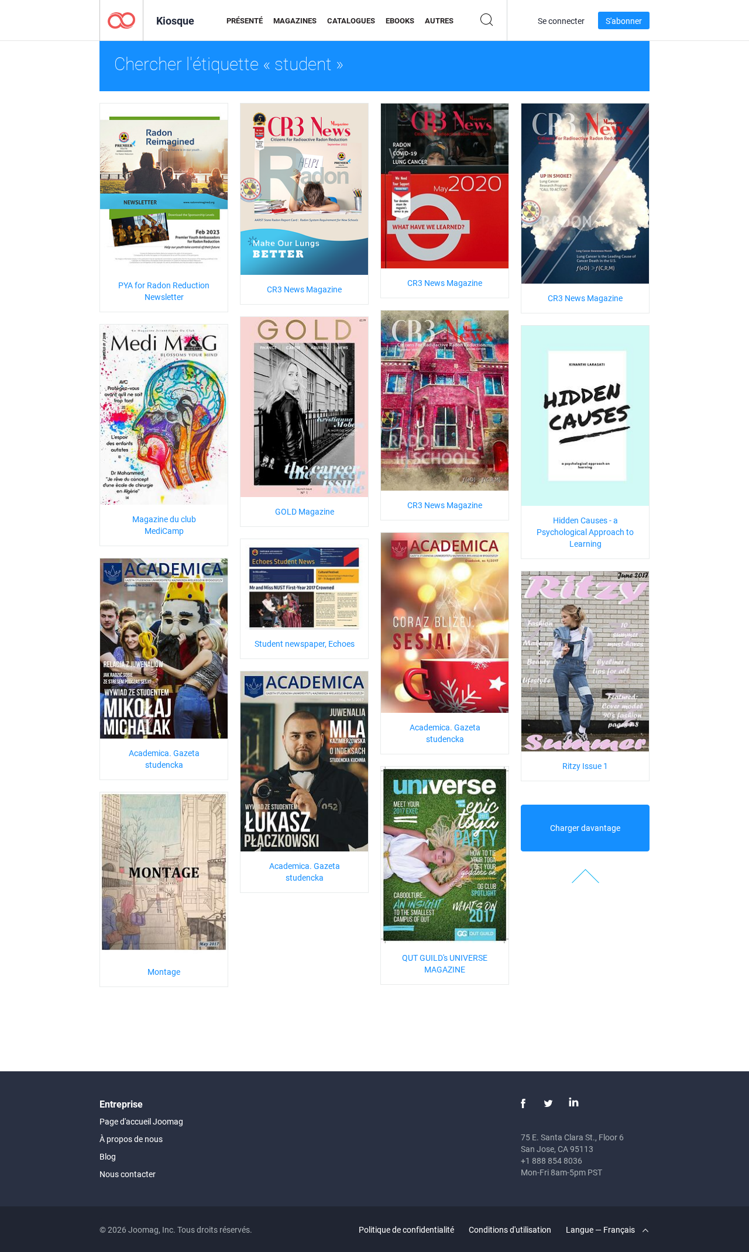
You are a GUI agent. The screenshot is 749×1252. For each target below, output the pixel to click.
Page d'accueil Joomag (141, 1121)
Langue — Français (601, 1229)
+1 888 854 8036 (551, 1160)
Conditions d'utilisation (510, 1229)
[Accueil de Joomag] (121, 19)
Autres (439, 20)
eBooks (400, 20)
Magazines (295, 20)
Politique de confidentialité (406, 1229)
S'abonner (624, 20)
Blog (107, 1156)
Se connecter (561, 20)
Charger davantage (585, 827)
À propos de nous (131, 1138)
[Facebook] (523, 1103)
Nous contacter (127, 1173)
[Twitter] (548, 1103)
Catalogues (351, 20)
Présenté (244, 20)
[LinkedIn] (573, 1103)
